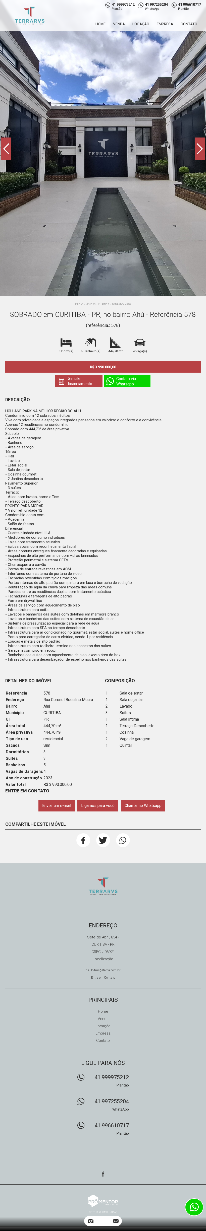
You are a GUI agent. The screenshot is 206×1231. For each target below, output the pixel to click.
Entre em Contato (103, 977)
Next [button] (200, 149)
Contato (189, 24)
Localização (103, 959)
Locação (140, 24)
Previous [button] (6, 149)
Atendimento (194, 1207)
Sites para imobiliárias (103, 1212)
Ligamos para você (98, 805)
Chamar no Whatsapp (143, 805)
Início (79, 304)
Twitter (103, 840)
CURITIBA (103, 304)
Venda (119, 24)
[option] (103, 148)
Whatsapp (123, 840)
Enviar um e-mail (56, 805)
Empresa (165, 24)
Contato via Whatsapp (126, 381)
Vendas (90, 304)
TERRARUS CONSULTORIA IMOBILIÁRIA (103, 886)
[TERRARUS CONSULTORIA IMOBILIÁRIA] (33, 15)
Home (100, 24)
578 (128, 304)
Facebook (83, 840)
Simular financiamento (80, 381)
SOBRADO (118, 304)
